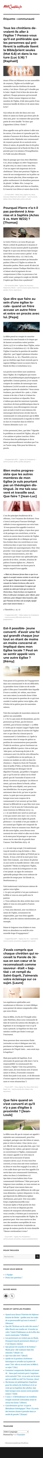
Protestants (31, 459)
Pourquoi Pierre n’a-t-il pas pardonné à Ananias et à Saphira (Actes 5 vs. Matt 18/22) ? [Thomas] (21, 215)
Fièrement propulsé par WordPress (16, 1443)
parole (33, 941)
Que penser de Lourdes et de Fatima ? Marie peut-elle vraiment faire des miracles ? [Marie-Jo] (20, 1350)
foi (30, 617)
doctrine (25, 617)
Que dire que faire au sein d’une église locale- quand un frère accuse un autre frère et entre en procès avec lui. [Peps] (21, 308)
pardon (5, 290)
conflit (15, 462)
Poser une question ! (13, 1278)
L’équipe (9, 1275)
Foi (29, 194)
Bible (17, 194)
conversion (17, 941)
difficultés (18, 617)
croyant (24, 1239)
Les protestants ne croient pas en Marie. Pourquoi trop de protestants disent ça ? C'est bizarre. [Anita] (22, 1341)
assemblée (34, 939)
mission (27, 1089)
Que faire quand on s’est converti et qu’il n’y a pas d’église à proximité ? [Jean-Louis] (19, 1107)
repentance (18, 290)
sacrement (7, 1091)
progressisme (8, 619)
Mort (32, 1087)
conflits (20, 462)
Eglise (26, 194)
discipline (27, 462)
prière (23, 199)
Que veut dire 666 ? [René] (16, 1356)
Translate (21, 1435)
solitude (28, 199)
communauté (32, 197)
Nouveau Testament (10, 197)
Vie (28, 939)
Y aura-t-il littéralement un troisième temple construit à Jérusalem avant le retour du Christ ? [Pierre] (21, 1400)
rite (31, 1089)
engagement (26, 941)
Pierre (11, 290)
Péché (13, 288)
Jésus (33, 194)
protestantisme (32, 1239)
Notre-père (16, 199)
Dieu (21, 194)
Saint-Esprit (22, 197)
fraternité (35, 288)
